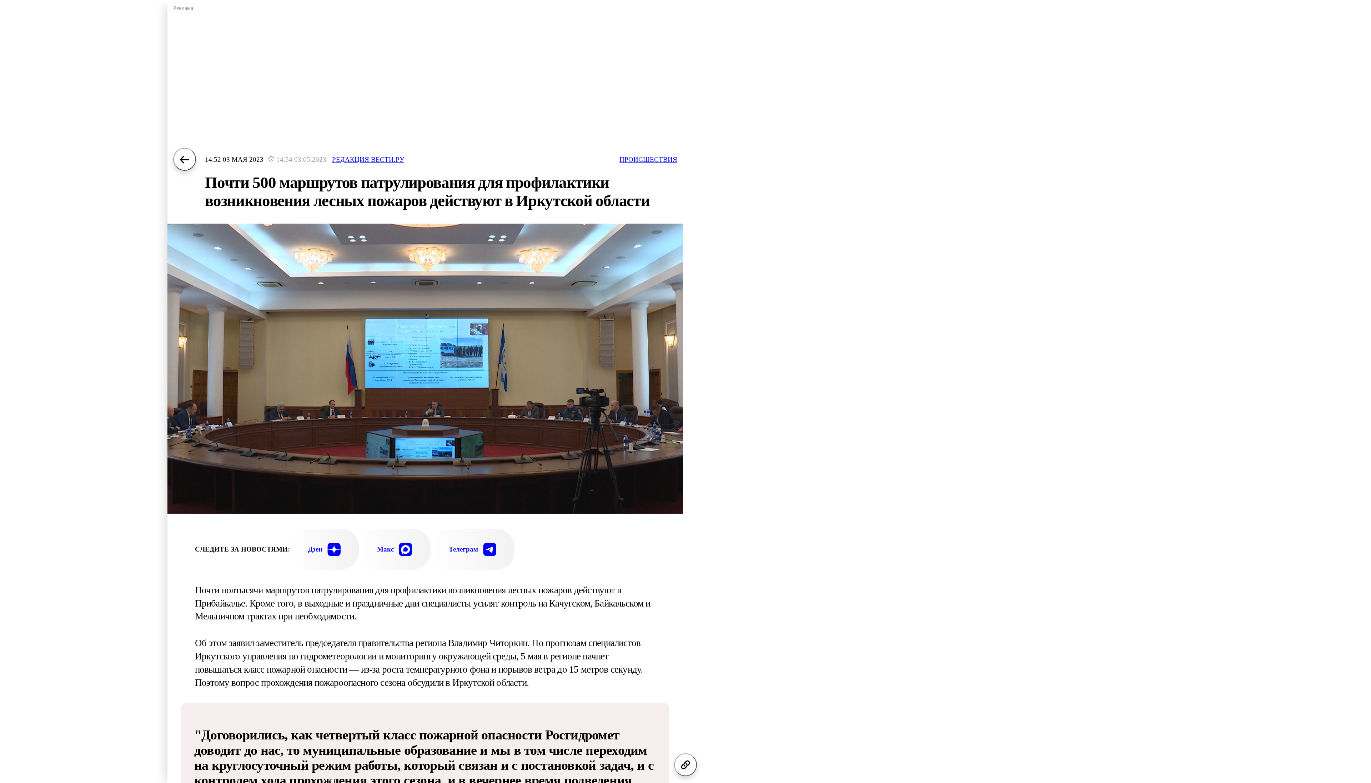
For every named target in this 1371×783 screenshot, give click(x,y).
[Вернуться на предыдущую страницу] (184, 159)
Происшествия (648, 159)
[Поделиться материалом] (685, 764)
